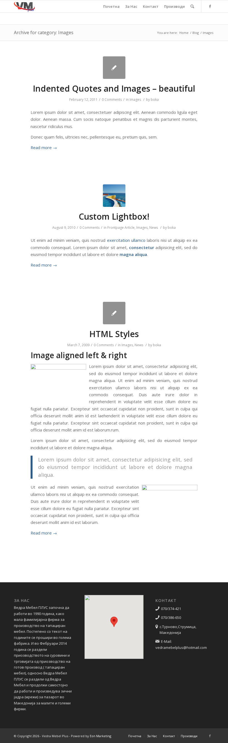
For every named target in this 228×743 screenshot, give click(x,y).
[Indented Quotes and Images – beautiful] (114, 67)
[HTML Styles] (114, 313)
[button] (114, 621)
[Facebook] (210, 6)
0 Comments (112, 99)
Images (135, 99)
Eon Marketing (100, 736)
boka (155, 99)
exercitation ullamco (126, 240)
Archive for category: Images (43, 32)
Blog (195, 33)
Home (184, 33)
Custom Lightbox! (114, 216)
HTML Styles (114, 334)
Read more (44, 147)
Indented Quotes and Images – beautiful (114, 88)
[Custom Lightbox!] (114, 195)
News (153, 227)
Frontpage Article (121, 227)
